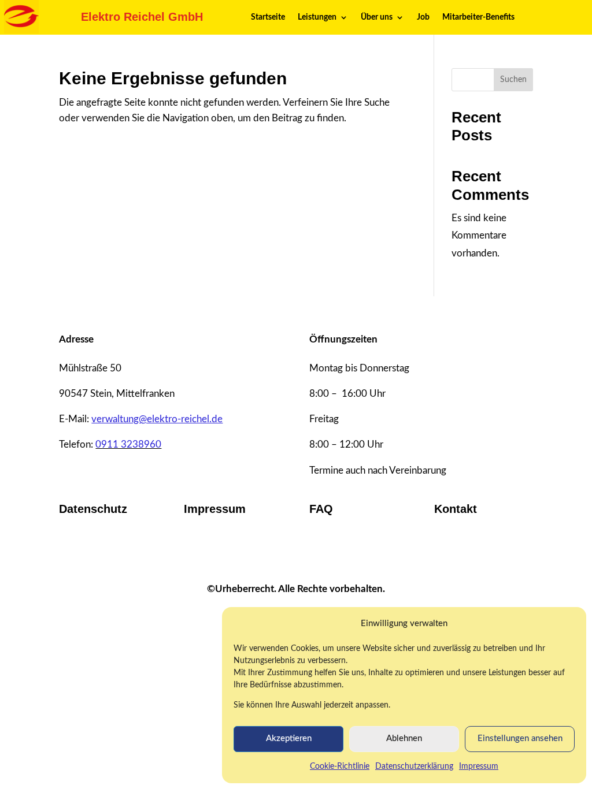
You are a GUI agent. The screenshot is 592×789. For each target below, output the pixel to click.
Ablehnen (404, 738)
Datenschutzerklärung (414, 766)
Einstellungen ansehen (520, 738)
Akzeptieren (289, 738)
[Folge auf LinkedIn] (261, 554)
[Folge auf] (330, 554)
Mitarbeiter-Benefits (478, 17)
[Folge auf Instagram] (284, 554)
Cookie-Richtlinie (339, 766)
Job (423, 17)
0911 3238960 (128, 444)
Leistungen (317, 17)
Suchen (513, 80)
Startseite (268, 17)
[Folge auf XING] (307, 554)
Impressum (478, 766)
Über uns (377, 17)
